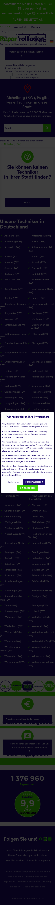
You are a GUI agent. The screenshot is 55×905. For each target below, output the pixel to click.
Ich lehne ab (13, 482)
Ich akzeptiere (28, 488)
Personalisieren (34, 482)
